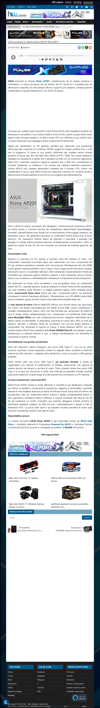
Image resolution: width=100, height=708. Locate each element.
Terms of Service (74, 706)
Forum (17, 22)
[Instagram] (72, 7)
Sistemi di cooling (64, 22)
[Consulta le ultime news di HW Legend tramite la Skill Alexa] (79, 697)
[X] (81, 7)
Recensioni (37, 22)
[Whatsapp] (83, 47)
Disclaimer (31, 7)
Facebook (41, 672)
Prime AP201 (43, 81)
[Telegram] (76, 7)
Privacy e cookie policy (75, 684)
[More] (90, 47)
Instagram (41, 676)
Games (68, 2)
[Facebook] (67, 7)
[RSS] (91, 7)
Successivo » (69, 529)
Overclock (88, 2)
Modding (77, 2)
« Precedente (31, 529)
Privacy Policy (57, 706)
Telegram (40, 680)
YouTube (40, 688)
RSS (39, 691)
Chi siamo (11, 7)
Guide (49, 22)
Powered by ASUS (61, 424)
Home (9, 22)
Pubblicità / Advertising (75, 691)
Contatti (21, 7)
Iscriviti (87, 517)
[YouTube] (86, 7)
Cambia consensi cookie (75, 688)
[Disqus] (50, 567)
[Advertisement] (50, 112)
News (25, 22)
